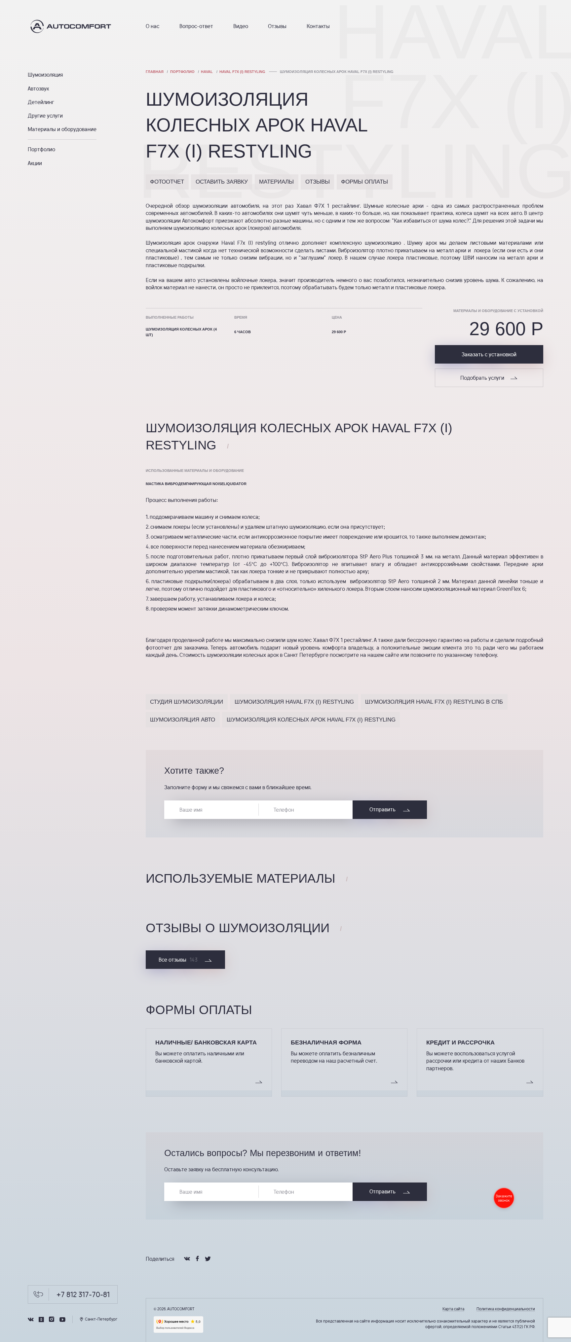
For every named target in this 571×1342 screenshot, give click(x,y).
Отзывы (277, 26)
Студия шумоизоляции (186, 702)
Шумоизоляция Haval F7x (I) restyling (294, 702)
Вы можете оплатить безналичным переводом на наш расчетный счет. (334, 1057)
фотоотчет (167, 182)
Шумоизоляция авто (182, 720)
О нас (152, 26)
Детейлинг (41, 102)
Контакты (318, 26)
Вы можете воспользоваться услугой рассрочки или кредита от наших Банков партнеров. (475, 1060)
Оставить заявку (222, 182)
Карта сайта (453, 1309)
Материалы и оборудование (62, 129)
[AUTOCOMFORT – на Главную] (73, 26)
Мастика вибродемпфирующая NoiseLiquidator (196, 484)
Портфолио (41, 150)
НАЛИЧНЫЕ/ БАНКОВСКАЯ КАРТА (206, 1042)
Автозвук (38, 88)
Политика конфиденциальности (505, 1309)
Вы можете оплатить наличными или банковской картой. (199, 1057)
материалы (276, 182)
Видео (240, 26)
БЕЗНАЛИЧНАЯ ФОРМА (326, 1042)
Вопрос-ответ (196, 26)
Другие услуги (45, 116)
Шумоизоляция (45, 75)
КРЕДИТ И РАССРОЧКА (460, 1042)
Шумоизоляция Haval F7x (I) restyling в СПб (434, 702)
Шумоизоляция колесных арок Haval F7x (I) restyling (311, 720)
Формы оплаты (364, 182)
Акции (35, 163)
